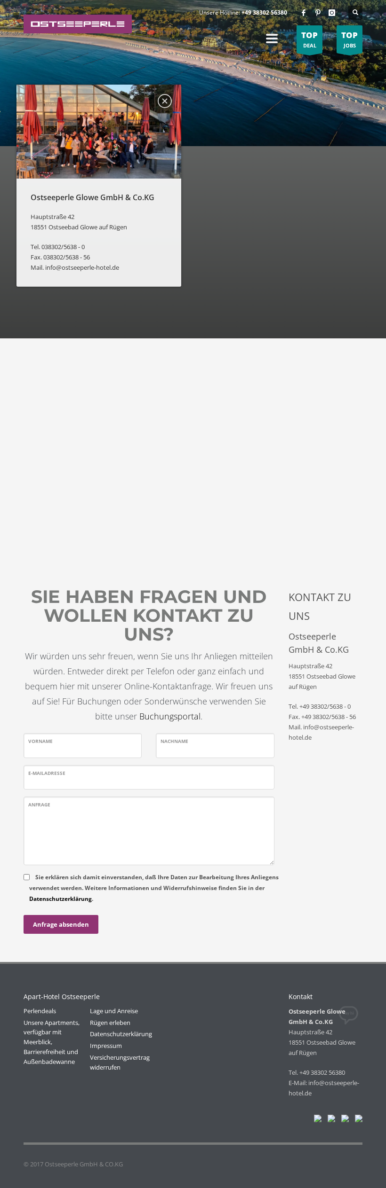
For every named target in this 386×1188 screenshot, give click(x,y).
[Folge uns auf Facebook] (316, 1120)
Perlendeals (40, 1011)
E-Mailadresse (46, 773)
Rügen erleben (110, 1022)
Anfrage (39, 804)
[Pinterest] (318, 13)
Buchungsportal (170, 716)
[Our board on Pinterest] (343, 1120)
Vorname (40, 741)
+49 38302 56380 (264, 12)
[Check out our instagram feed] (356, 1120)
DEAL (309, 39)
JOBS (349, 39)
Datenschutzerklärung (60, 899)
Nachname (174, 741)
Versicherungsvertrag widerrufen (120, 1062)
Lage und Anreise (114, 1011)
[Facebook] (304, 13)
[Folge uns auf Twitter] (329, 1120)
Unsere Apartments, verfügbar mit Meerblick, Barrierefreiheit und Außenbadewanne (52, 1042)
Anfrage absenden (61, 924)
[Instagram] (332, 13)
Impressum (106, 1045)
